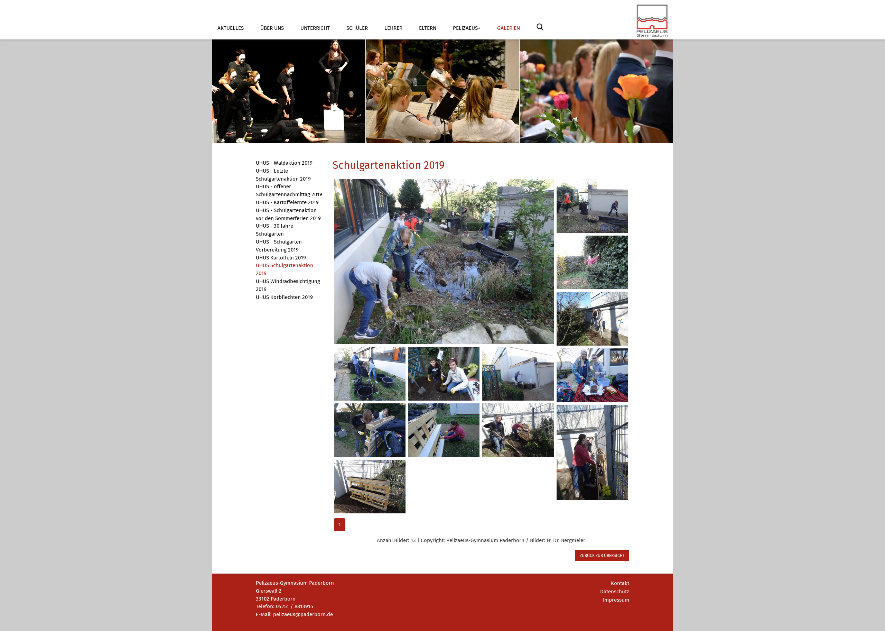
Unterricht (315, 28)
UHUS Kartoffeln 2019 (281, 258)
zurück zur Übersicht (602, 555)
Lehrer (393, 28)
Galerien (508, 28)
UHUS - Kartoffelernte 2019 (287, 202)
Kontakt (620, 583)
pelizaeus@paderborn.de (303, 614)
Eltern (427, 28)
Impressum (616, 600)
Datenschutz (614, 591)
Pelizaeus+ (467, 28)
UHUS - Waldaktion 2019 (284, 163)
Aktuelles (230, 28)
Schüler (357, 28)
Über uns (272, 28)
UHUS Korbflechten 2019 (284, 297)
